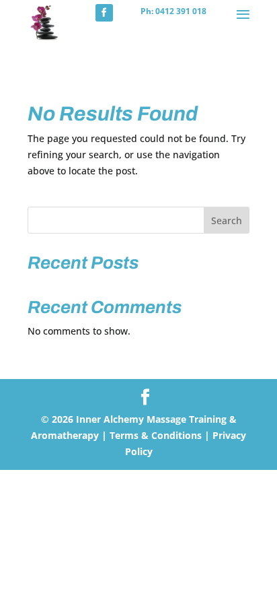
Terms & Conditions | (159, 435)
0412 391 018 (180, 11)
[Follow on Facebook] (104, 13)
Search (226, 220)
